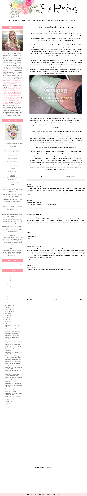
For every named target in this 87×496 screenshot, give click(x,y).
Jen (58, 53)
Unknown (29, 200)
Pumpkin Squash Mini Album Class (12, 206)
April (7, 321)
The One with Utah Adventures (12, 344)
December (8, 305)
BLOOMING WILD (12, 90)
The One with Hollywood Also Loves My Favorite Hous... (12, 375)
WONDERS (10, 94)
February (8, 399)
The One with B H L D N (10, 381)
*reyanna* (30, 265)
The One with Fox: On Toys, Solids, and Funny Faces (13, 394)
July (6, 315)
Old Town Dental (8, 70)
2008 (6, 407)
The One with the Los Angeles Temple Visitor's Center (12, 364)
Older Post (81, 299)
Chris (28, 232)
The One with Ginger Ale (11, 389)
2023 (5, 280)
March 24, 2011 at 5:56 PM (34, 202)
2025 (5, 276)
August (7, 313)
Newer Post (31, 299)
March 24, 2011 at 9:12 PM (34, 246)
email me (12, 228)
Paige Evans (8, 241)
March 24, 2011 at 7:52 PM (34, 214)
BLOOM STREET (13, 95)
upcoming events (61, 20)
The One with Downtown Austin (13, 396)
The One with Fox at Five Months (13, 361)
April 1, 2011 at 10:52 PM (33, 267)
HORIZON (12, 97)
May (6, 319)
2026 (6, 274)
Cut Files (12, 168)
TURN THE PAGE (14, 99)
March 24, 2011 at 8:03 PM (34, 233)
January (8, 401)
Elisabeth (29, 213)
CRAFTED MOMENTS (17, 80)
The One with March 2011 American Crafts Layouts (13, 368)
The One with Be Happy (11, 391)
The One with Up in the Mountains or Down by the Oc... (13, 378)
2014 (5, 298)
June (7, 317)
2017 (5, 292)
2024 (5, 278)
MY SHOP (6, 109)
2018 (5, 290)
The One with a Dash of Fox (12, 335)
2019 (5, 288)
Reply (28, 194)
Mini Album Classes (12, 161)
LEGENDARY (12, 84)
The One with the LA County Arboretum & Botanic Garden (13, 356)
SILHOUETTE (18, 105)
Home (56, 299)
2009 (6, 406)
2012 (5, 302)
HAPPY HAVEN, (12, 87)
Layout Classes (12, 158)
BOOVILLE (8, 80)
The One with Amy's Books (11, 333)
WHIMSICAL (18, 97)
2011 (5, 304)
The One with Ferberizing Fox (12, 331)
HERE (14, 191)
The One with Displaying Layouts (13, 359)
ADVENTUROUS (11, 88)
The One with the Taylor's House (13, 329)
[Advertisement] (12, 436)
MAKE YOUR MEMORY (9, 77)
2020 (6, 286)
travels (50, 20)
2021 (5, 284)
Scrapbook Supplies (12, 155)
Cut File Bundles (12, 172)
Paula (28, 244)
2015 (5, 296)
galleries (73, 20)
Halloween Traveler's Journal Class (12, 213)
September (9, 311)
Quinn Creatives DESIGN (53, 494)
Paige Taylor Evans (33, 494)
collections (41, 20)
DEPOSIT (14, 179)
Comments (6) (70, 176)
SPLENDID (11, 92)
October (8, 309)
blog (23, 20)
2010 (5, 403)
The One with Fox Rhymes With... (13, 383)
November (8, 307)
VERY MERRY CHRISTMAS (10, 82)
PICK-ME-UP (6, 99)
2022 (5, 282)
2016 (5, 294)
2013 (5, 300)
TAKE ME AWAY (11, 100)
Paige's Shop (31, 20)
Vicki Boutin (15, 241)
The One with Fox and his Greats (13, 346)
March (7, 323)
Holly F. (29, 184)
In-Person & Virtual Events (12, 165)
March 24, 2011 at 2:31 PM (34, 186)
